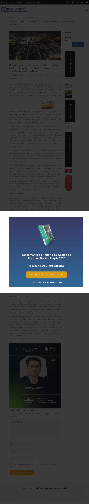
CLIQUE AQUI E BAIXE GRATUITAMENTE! (46, 274)
